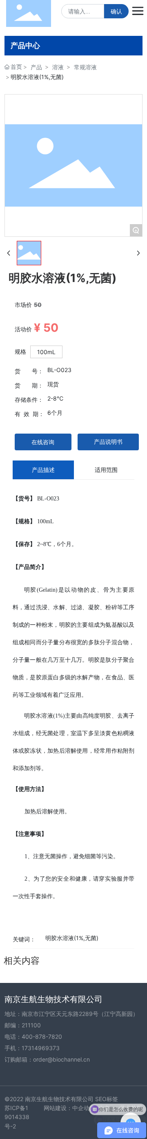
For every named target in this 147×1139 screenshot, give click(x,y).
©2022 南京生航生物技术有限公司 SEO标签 (61, 1098)
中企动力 (83, 1107)
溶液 (58, 67)
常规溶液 (85, 67)
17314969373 (41, 1047)
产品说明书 (108, 441)
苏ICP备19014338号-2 (16, 1117)
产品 (36, 67)
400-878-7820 (42, 1036)
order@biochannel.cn (61, 1059)
